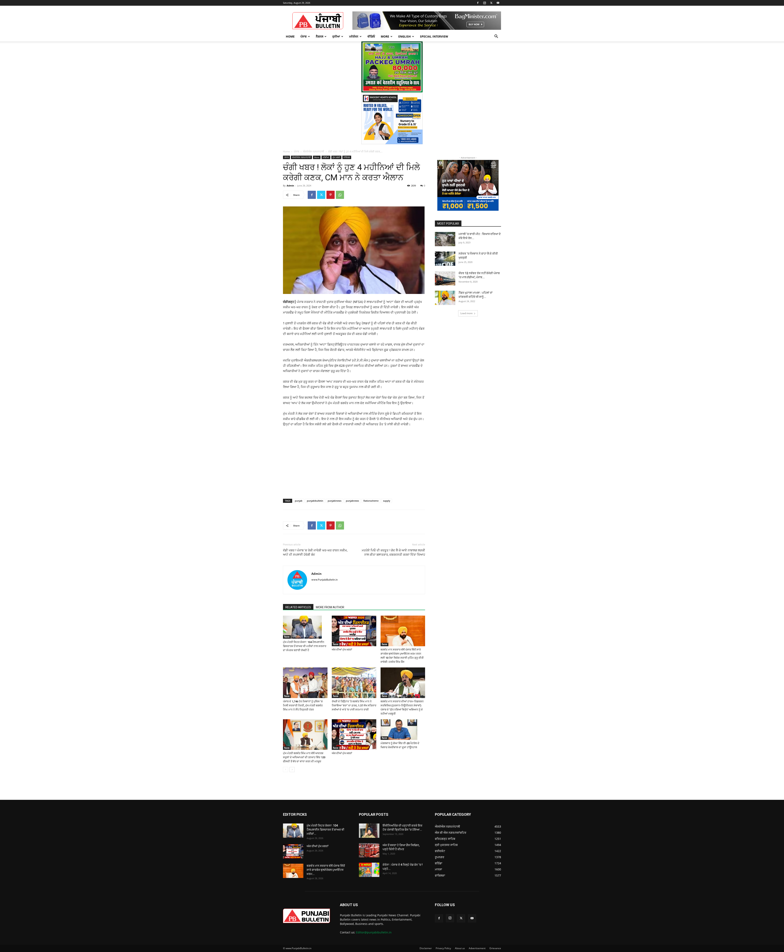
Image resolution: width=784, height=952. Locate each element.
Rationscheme (371, 500)
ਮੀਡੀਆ (326, 157)
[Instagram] (484, 3)
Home (290, 36)
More (385, 36)
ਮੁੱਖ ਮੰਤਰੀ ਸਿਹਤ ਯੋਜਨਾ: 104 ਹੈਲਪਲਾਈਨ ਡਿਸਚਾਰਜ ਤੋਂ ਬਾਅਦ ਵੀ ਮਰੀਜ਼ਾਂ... (325, 829)
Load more (466, 313)
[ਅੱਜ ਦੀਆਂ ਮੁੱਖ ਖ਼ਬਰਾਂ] (354, 631)
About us (460, 948)
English (404, 36)
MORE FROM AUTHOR (330, 607)
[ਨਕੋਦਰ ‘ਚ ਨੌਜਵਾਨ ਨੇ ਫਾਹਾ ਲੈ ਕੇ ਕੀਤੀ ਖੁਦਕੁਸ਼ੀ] (445, 259)
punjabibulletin (315, 500)
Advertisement (477, 948)
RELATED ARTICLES (298, 607)
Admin (290, 185)
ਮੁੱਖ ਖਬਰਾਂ (336, 157)
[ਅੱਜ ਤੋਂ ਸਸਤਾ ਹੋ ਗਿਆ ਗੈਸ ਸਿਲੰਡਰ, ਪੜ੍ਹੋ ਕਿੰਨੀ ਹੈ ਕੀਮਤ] (369, 850)
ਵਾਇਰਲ (347, 157)
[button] (496, 37)
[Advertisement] (314, 457)
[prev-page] (285, 769)
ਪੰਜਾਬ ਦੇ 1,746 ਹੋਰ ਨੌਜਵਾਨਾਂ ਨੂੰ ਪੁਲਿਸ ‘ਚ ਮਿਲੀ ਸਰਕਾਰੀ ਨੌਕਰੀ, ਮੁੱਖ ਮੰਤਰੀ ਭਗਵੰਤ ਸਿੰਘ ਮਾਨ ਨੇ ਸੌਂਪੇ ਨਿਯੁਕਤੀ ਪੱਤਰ (303, 705)
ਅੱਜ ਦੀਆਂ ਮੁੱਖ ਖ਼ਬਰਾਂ (342, 649)
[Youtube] (498, 3)
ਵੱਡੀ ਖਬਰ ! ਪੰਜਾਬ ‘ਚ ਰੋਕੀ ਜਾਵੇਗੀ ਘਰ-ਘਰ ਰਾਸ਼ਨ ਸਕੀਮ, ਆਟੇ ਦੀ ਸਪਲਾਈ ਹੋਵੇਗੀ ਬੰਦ (315, 552)
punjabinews (334, 500)
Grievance (495, 948)
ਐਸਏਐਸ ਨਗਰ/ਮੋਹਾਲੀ (313, 151)
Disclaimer (426, 948)
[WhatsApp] (340, 195)
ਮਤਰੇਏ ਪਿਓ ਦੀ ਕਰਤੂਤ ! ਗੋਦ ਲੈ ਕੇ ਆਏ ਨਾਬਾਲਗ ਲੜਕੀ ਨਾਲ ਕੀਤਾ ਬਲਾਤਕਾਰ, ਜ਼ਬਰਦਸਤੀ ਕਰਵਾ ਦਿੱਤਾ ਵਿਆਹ (393, 552)
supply (386, 500)
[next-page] (292, 769)
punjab (298, 500)
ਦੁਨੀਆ (336, 36)
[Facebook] (478, 3)
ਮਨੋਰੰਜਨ (353, 36)
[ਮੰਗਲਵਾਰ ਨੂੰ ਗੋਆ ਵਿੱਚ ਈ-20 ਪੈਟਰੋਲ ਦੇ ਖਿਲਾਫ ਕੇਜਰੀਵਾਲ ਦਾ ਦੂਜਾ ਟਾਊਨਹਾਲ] (403, 729)
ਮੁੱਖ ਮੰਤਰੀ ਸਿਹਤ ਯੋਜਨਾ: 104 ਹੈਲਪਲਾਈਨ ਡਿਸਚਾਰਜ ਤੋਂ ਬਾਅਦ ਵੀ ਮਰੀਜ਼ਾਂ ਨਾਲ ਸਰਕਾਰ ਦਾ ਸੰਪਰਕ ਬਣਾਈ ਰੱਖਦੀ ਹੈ (304, 646)
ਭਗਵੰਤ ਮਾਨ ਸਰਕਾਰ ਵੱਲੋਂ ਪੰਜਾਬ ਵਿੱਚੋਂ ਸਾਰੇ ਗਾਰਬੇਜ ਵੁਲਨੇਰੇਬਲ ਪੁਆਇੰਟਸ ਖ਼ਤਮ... (326, 870)
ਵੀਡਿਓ (371, 36)
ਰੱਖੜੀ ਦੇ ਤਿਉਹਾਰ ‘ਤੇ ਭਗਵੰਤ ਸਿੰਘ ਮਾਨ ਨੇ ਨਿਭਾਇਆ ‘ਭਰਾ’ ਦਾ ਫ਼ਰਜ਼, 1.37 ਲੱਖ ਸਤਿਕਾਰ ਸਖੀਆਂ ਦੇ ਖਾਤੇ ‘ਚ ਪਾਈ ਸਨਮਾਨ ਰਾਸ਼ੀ (354, 705)
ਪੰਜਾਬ (303, 36)
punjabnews (352, 500)
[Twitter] (491, 3)
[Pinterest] (330, 195)
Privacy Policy (443, 948)
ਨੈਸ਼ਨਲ (319, 36)
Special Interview (434, 36)
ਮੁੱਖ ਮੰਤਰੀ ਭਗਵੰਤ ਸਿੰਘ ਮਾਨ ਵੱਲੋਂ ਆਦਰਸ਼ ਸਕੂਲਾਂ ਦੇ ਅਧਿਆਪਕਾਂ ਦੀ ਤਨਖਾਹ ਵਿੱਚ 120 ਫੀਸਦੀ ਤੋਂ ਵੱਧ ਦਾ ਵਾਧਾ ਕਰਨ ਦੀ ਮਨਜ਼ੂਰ (304, 757)
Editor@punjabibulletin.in (374, 932)
